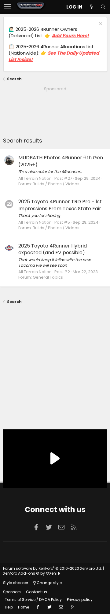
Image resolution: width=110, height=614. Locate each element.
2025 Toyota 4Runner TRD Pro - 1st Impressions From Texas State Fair (60, 205)
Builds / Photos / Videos (56, 184)
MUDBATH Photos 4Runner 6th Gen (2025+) (60, 161)
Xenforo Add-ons (32, 573)
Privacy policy (80, 599)
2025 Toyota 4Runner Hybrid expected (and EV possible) (52, 249)
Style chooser (15, 582)
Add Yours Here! (70, 35)
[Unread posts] (91, 7)
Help (9, 607)
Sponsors (12, 591)
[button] (7, 7)
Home (23, 607)
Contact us (36, 591)
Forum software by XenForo (52, 568)
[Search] (103, 7)
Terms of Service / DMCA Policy (33, 599)
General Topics (48, 277)
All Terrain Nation (35, 178)
